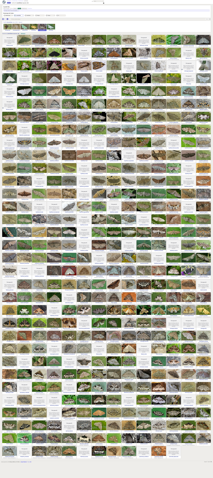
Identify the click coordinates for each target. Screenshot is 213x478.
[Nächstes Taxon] (10, 2)
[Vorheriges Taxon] (7, 2)
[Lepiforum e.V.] (4, 2)
